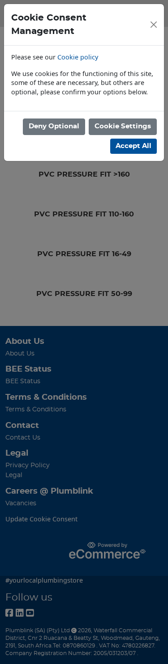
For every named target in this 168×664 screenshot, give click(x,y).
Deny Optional (54, 126)
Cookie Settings (123, 126)
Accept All (133, 146)
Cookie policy (77, 57)
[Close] (153, 24)
